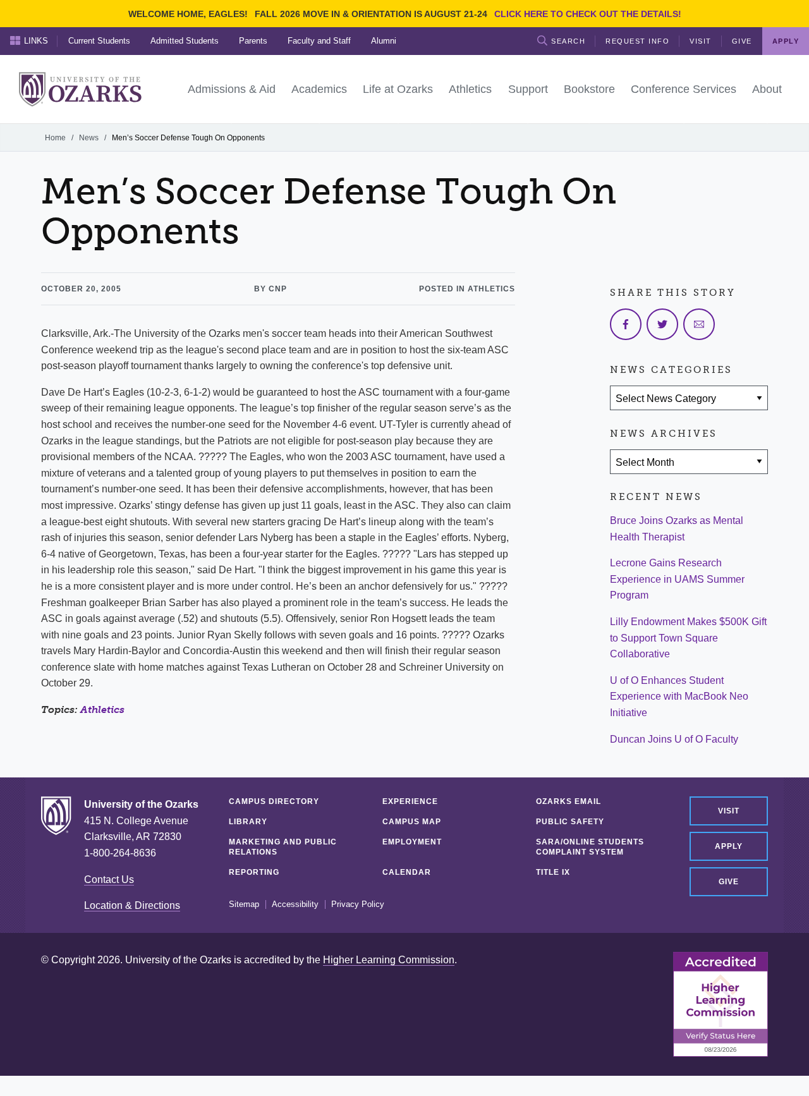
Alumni (383, 41)
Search (568, 41)
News (89, 137)
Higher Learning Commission (388, 959)
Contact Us (109, 879)
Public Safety (570, 821)
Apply (729, 846)
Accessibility (295, 904)
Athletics (102, 709)
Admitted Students (184, 41)
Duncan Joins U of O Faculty (674, 739)
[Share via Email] (699, 324)
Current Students (99, 41)
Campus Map (411, 821)
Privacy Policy (357, 904)
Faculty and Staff (319, 41)
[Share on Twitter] (662, 324)
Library (248, 821)
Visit (701, 41)
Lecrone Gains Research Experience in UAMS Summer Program (677, 578)
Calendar (406, 872)
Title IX (553, 872)
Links (36, 41)
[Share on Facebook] (626, 324)
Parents (253, 41)
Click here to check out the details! (587, 14)
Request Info (637, 41)
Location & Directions (132, 905)
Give (742, 41)
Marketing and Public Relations (283, 846)
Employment (412, 841)
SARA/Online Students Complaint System (590, 846)
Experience (410, 801)
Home (55, 137)
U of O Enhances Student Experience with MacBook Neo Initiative (679, 696)
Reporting (254, 872)
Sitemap (244, 904)
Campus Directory (274, 801)
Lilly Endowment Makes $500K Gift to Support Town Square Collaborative (688, 637)
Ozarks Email (568, 801)
